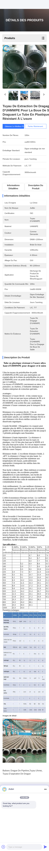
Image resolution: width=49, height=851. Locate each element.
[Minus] (45, 789)
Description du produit (35, 187)
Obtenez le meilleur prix (15, 126)
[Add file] (3, 847)
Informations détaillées (13, 187)
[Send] (45, 847)
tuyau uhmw (36, 770)
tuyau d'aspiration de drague (17, 774)
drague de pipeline (20, 770)
